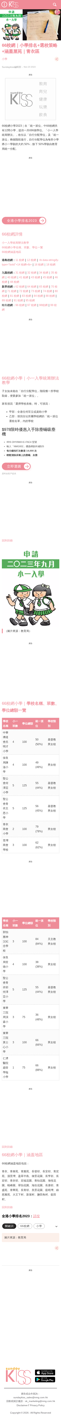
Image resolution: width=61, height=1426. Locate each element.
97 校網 (31, 305)
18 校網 (50, 264)
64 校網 (31, 286)
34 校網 (43, 272)
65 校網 (43, 286)
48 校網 (14, 281)
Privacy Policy (37, 1405)
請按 (36, 1216)
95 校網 (30, 300)
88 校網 (50, 295)
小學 (4, 59)
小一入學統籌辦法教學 (15, 242)
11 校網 (19, 260)
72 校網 (23, 291)
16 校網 (39, 264)
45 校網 (47, 277)
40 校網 (11, 277)
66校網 (24, 1226)
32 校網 (31, 272)
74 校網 (47, 291)
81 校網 (14, 295)
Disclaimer (22, 1405)
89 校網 (6, 300)
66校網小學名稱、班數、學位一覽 (22, 247)
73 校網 (35, 291)
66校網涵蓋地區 (11, 252)
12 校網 (31, 260)
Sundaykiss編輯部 (11, 67)
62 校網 (20, 286)
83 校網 (26, 295)
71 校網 (11, 291)
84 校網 (38, 295)
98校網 (43, 305)
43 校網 (35, 277)
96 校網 (20, 305)
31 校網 (20, 272)
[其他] (56, 60)
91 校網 (18, 300)
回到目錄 (7, 540)
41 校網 (23, 277)
